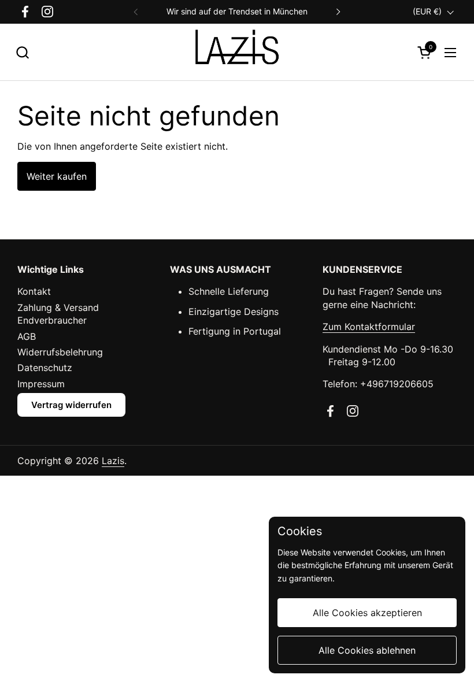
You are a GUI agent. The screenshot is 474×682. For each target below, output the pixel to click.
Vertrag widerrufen (71, 404)
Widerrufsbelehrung (60, 352)
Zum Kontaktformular (369, 326)
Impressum (41, 384)
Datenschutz (44, 367)
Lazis (113, 460)
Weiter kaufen (57, 176)
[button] (22, 52)
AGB (26, 336)
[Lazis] (237, 52)
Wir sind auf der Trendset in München (237, 11)
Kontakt (34, 291)
